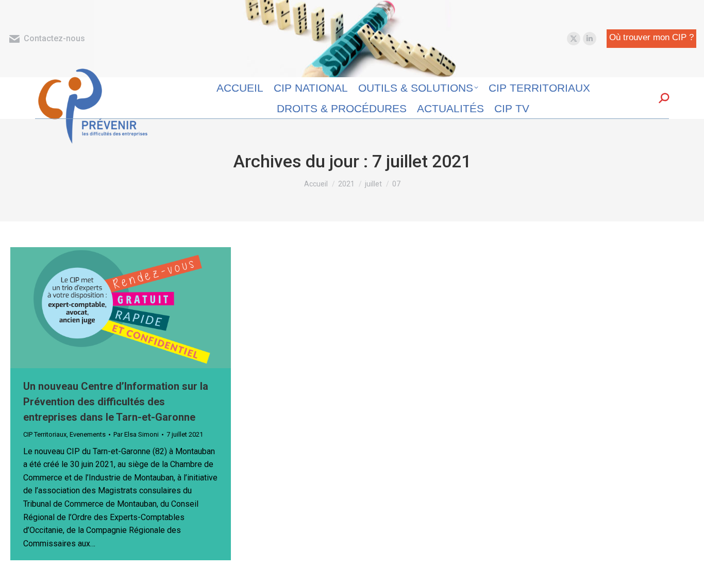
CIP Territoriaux (44, 434)
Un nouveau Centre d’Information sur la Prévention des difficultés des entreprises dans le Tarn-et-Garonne (115, 401)
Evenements (88, 434)
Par (136, 434)
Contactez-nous (54, 38)
